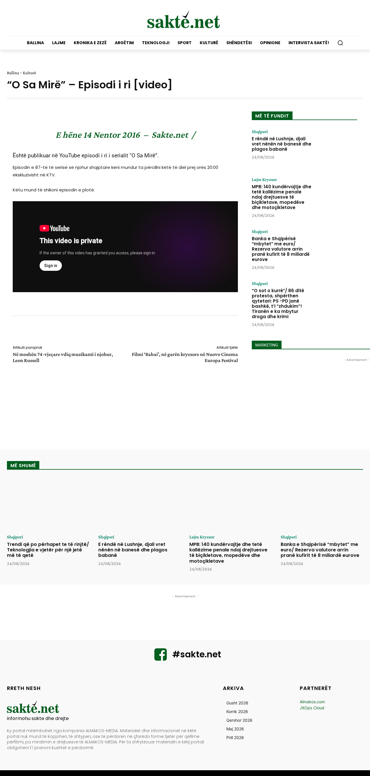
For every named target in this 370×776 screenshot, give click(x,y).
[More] (242, 331)
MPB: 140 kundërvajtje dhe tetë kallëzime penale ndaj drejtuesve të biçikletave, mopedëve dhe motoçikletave (281, 197)
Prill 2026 (235, 737)
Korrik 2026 (237, 711)
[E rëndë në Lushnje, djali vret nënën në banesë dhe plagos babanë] (336, 147)
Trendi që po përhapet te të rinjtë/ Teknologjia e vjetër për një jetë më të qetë (48, 550)
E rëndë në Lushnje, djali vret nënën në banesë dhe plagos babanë (281, 144)
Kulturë (29, 72)
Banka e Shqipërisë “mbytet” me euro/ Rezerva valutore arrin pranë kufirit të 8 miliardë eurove (281, 249)
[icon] (160, 658)
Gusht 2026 (237, 702)
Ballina (13, 72)
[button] (340, 43)
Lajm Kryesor (264, 179)
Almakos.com (312, 701)
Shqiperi (260, 131)
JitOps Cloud (312, 707)
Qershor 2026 (239, 720)
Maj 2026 (235, 728)
